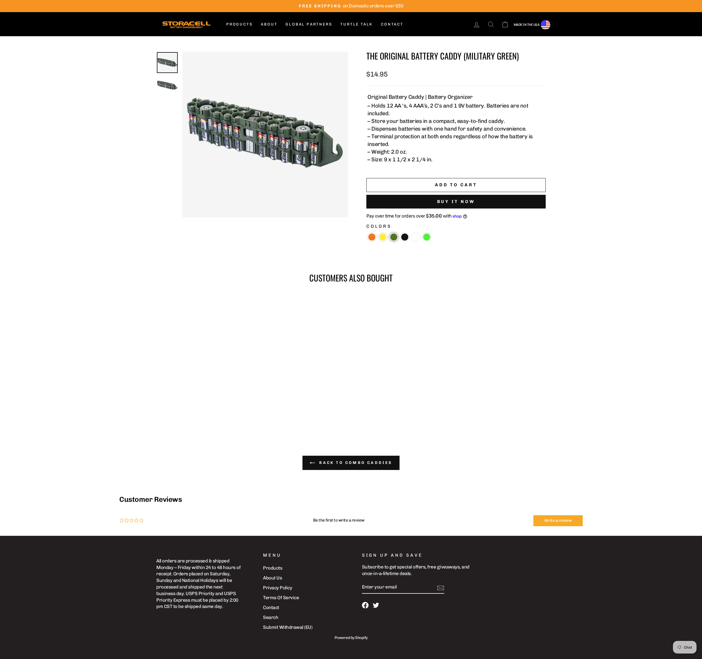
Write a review (557, 520)
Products (239, 24)
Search (270, 617)
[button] (372, 237)
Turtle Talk (356, 24)
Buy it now (456, 201)
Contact (392, 24)
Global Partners (308, 24)
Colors (379, 226)
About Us (272, 578)
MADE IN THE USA (527, 25)
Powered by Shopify (351, 637)
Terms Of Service (281, 597)
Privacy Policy (277, 587)
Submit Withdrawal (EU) (287, 627)
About (269, 24)
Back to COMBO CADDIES (354, 462)
